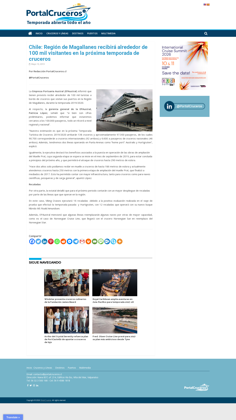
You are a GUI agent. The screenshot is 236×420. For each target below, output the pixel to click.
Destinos (77, 33)
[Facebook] (32, 241)
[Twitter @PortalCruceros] (30, 385)
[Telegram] (76, 241)
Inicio (39, 33)
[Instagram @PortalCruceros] (34, 385)
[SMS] (101, 241)
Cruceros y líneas (57, 33)
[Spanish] (208, 4)
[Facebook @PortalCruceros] (27, 385)
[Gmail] (82, 241)
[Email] (94, 241)
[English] (204, 4)
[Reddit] (63, 241)
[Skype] (113, 241)
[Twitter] (38, 241)
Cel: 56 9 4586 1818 (60, 380)
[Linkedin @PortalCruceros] (37, 385)
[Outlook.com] (107, 241)
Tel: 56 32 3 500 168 (37, 380)
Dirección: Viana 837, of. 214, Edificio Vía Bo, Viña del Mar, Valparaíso (62, 377)
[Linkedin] (44, 241)
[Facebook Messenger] (69, 241)
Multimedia (108, 33)
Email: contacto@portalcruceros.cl (44, 374)
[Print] (88, 241)
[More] (119, 241)
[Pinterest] (51, 241)
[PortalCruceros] (30, 33)
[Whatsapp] (57, 241)
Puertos (92, 33)
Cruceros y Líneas (43, 367)
